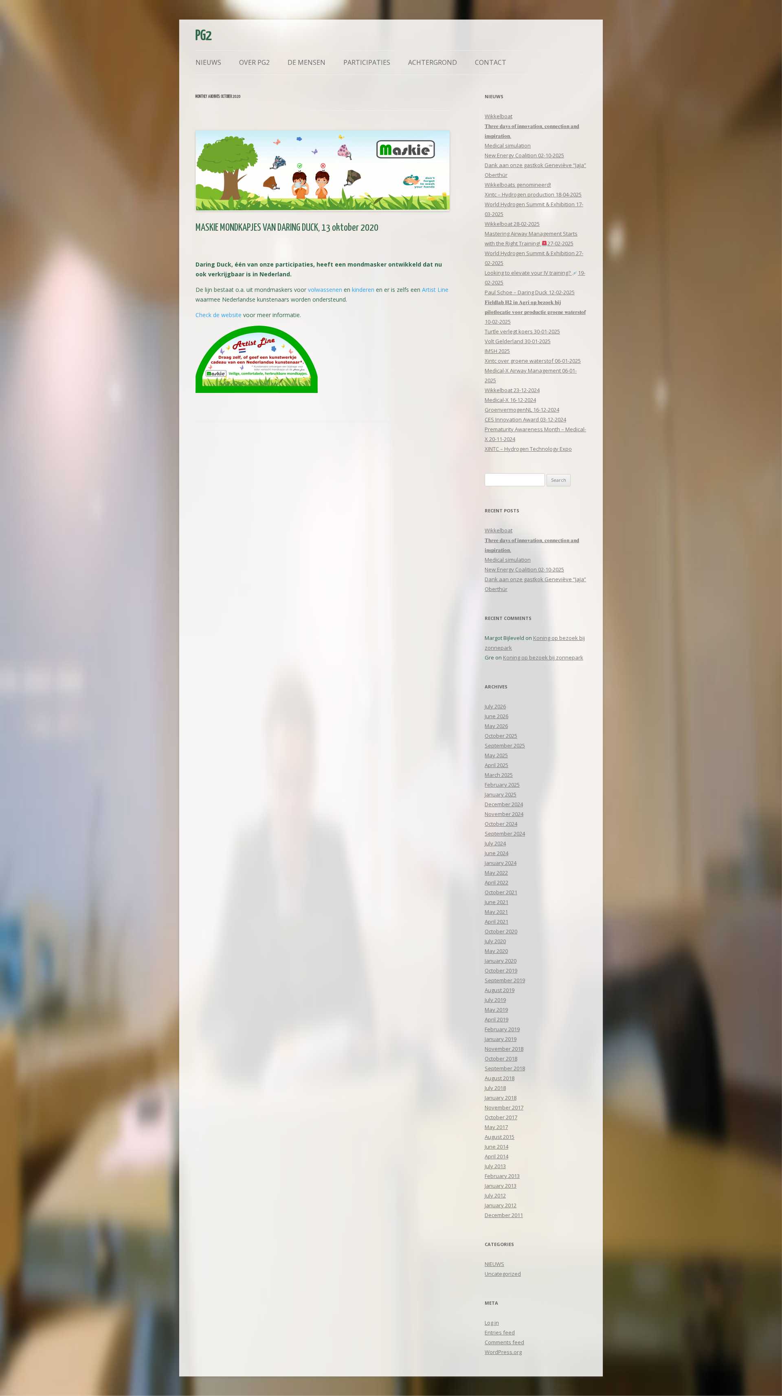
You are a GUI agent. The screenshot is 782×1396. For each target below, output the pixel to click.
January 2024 (500, 863)
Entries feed (500, 1332)
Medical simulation (508, 145)
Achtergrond (432, 62)
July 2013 (495, 1166)
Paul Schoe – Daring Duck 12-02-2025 (530, 292)
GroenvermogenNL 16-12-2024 (522, 409)
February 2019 (502, 1029)
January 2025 (500, 794)
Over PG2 (254, 62)
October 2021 (501, 892)
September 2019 (505, 980)
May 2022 (496, 872)
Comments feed (504, 1342)
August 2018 (499, 1078)
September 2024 (505, 833)
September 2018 (505, 1068)
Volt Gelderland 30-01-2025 (518, 341)
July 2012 (495, 1195)
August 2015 (499, 1136)
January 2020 (500, 960)
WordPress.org (503, 1352)
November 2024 (504, 814)
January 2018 (500, 1097)
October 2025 (501, 735)
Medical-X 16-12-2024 (510, 400)
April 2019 (496, 1019)
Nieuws (208, 62)
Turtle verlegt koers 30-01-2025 (522, 331)
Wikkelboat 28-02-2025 (512, 223)
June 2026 (496, 716)
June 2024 (496, 853)
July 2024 (495, 843)
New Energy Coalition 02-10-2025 (524, 155)
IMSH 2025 (497, 351)
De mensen (306, 62)
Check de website (219, 315)
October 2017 (501, 1117)
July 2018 (495, 1088)
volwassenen (325, 289)
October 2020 (501, 931)
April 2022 (496, 882)
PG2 (204, 36)
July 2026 (495, 706)
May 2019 (496, 1009)
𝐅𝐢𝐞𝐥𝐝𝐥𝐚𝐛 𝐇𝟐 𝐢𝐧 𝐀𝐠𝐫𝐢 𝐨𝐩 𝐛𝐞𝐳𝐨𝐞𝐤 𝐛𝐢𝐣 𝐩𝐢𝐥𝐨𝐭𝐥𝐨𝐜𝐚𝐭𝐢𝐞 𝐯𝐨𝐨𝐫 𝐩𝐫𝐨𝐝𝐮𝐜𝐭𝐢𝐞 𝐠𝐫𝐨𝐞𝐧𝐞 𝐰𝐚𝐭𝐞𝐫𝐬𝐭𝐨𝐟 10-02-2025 (535, 311)
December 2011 (504, 1215)
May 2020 (496, 951)
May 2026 (496, 726)
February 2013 (502, 1176)
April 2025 (496, 765)
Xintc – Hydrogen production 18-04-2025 (533, 194)
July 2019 (495, 999)
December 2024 (504, 804)
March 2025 (499, 774)
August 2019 (499, 990)
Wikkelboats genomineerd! (518, 184)
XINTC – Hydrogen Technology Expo (528, 448)
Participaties (366, 62)
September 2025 (505, 745)
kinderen (363, 289)
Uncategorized (503, 1273)
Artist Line (435, 289)
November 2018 (504, 1048)
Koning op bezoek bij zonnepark (543, 657)
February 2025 (502, 784)
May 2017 (496, 1127)
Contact (490, 62)
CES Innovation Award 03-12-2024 (525, 419)
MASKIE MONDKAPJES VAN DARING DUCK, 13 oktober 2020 (287, 228)
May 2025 (496, 755)
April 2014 (496, 1156)
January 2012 (500, 1205)
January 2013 (500, 1185)
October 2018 (501, 1058)
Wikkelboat (498, 116)
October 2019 (501, 970)
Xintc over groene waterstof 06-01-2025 (533, 360)
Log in (492, 1322)
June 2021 (496, 902)
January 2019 (500, 1039)
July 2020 (495, 941)
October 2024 (501, 823)
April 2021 (496, 921)
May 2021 (496, 911)
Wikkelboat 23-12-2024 (512, 390)
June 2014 (496, 1146)
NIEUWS (494, 1264)
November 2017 (504, 1107)
